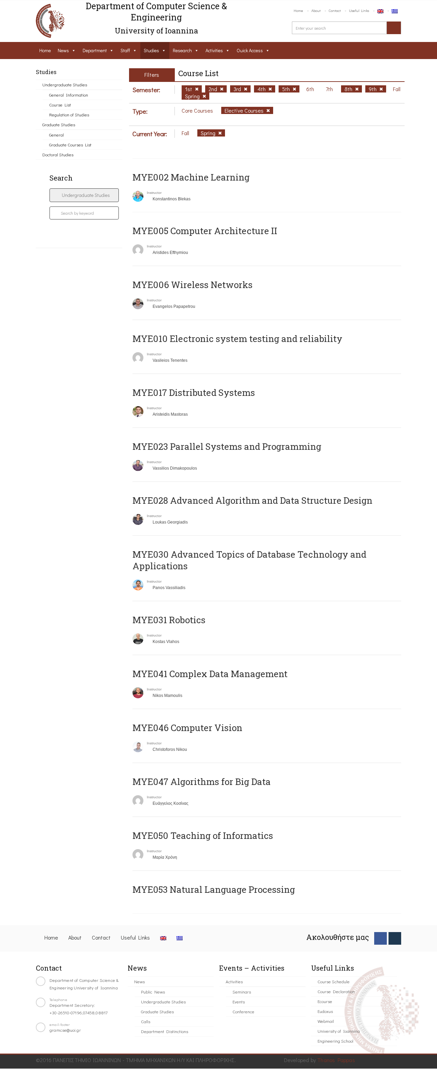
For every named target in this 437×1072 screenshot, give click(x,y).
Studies (151, 50)
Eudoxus (325, 1011)
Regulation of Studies (69, 114)
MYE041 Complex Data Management (209, 674)
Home (298, 10)
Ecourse (325, 1001)
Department (95, 50)
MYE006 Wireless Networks (192, 284)
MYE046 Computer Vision (187, 727)
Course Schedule (334, 981)
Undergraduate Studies (64, 84)
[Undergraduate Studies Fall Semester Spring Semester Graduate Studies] (84, 195)
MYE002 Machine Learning (191, 177)
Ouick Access (250, 50)
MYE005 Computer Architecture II (204, 231)
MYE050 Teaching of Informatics (202, 835)
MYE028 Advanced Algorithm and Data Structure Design (252, 500)
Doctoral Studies (57, 154)
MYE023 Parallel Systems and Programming (226, 446)
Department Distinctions (164, 1031)
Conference (243, 1011)
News (63, 50)
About (316, 10)
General (56, 135)
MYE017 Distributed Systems (193, 392)
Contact (335, 10)
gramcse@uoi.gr (65, 1030)
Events (238, 1001)
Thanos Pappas (336, 1059)
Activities (214, 50)
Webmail (326, 1021)
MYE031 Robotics (169, 620)
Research (182, 50)
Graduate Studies (58, 124)
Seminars (241, 992)
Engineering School (335, 1041)
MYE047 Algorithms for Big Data (201, 781)
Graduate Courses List (70, 144)
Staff (125, 50)
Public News (153, 992)
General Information (68, 95)
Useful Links (359, 10)
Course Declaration (336, 991)
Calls (145, 1021)
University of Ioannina (339, 1031)
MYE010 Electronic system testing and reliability (237, 338)
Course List (60, 105)
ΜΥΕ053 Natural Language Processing (213, 889)
